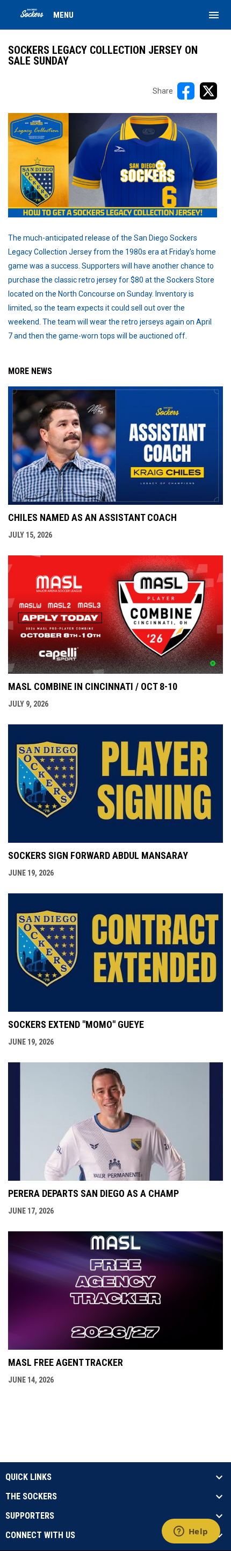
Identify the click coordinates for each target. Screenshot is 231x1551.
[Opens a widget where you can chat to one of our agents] (190, 1532)
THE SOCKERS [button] (31, 1496)
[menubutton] (213, 15)
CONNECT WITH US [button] (40, 1535)
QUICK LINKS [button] (28, 1477)
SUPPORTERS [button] (29, 1516)
